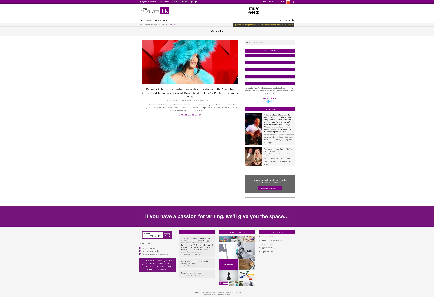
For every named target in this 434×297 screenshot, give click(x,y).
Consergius (171, 25)
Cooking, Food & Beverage (193, 275)
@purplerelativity (268, 248)
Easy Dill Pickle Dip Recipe (191, 273)
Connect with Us (269, 98)
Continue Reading (190, 115)
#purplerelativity (268, 244)
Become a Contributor (269, 188)
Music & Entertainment (192, 254)
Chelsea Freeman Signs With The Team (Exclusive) (278, 150)
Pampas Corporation (224, 294)
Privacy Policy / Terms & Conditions (231, 292)
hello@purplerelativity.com (272, 240)
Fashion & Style (208, 101)
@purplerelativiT (268, 251)
